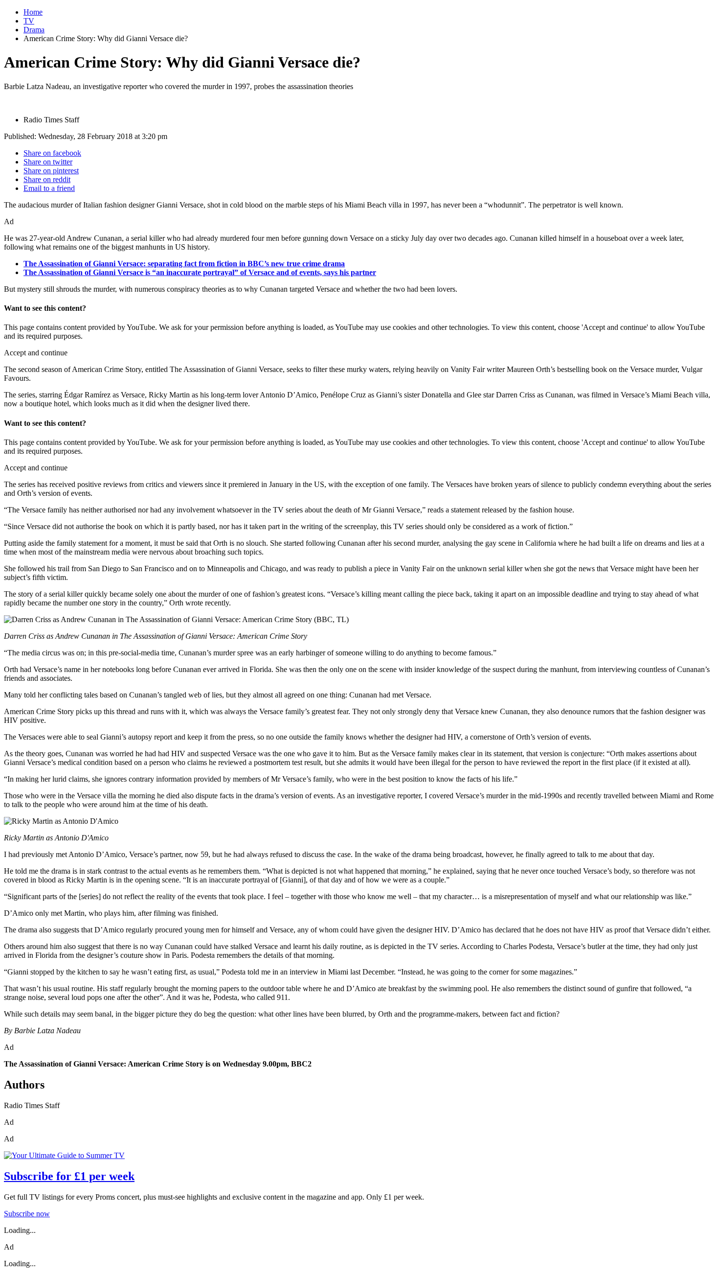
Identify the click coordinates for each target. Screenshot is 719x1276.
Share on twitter (47, 162)
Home (33, 12)
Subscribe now (27, 1213)
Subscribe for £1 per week (69, 1176)
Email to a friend (49, 188)
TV (28, 21)
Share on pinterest (51, 170)
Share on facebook (52, 153)
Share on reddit (46, 179)
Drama (34, 29)
